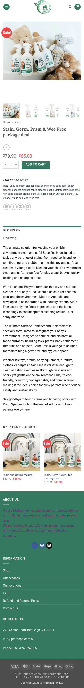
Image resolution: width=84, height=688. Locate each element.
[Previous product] (6, 147)
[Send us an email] (49, 545)
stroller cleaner (46, 193)
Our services (11, 578)
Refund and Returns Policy (21, 601)
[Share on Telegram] (27, 206)
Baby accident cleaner (22, 185)
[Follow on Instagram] (42, 545)
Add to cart (36, 164)
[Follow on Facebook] (35, 545)
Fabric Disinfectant (57, 189)
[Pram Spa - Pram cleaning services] (42, 7)
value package (20, 197)
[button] (6, 7)
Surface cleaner (64, 193)
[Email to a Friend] (20, 206)
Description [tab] (11, 230)
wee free (34, 197)
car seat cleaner (21, 189)
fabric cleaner (38, 189)
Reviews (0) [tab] (10, 238)
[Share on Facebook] (13, 206)
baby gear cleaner (44, 185)
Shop (17, 122)
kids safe (74, 189)
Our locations (12, 585)
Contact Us (10, 608)
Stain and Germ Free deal (18, 474)
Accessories (21, 179)
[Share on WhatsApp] (6, 206)
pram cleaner (30, 193)
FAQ (6, 593)
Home (6, 122)
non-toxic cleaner (12, 193)
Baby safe (61, 185)
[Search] (70, 7)
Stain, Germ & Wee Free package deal (58, 476)
